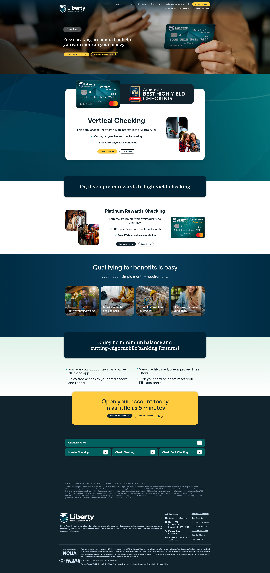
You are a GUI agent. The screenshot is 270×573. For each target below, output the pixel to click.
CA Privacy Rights (162, 564)
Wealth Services (201, 9)
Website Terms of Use (88, 564)
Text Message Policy (150, 564)
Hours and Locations (138, 4)
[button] (170, 9)
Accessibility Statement (125, 564)
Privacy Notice (138, 564)
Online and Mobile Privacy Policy (106, 564)
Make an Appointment (175, 4)
